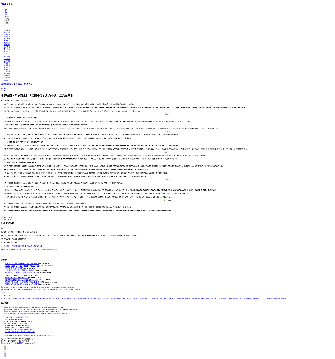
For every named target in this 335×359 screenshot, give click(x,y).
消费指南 (7, 32)
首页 (2, 335)
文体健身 (7, 71)
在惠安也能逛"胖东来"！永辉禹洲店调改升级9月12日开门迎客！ (25, 282)
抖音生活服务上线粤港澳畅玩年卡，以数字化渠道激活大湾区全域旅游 (264, 299)
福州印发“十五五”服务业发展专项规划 (63, 299)
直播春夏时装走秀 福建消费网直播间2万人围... (19, 330)
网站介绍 (14, 335)
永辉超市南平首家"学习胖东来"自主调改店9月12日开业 (22, 284)
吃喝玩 (6, 80)
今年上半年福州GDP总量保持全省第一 (110, 299)
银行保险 (7, 57)
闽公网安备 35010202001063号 (25, 343)
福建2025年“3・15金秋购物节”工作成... (17, 317)
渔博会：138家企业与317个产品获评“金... (17, 327)
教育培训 (7, 67)
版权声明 (7, 335)
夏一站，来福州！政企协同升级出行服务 (13, 299)
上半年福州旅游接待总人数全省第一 (87, 299)
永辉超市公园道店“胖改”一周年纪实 (16, 275)
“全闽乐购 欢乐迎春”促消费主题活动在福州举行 (19, 270)
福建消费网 (6, 84)
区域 (52, 335)
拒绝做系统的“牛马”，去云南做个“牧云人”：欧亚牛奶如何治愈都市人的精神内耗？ (32, 249)
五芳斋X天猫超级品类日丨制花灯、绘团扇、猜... (20, 332)
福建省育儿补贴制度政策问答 (14, 268)
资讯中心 (17, 84)
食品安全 (7, 43)
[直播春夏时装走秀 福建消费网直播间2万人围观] (19, 307)
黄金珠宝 (7, 51)
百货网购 (7, 61)
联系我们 (20, 335)
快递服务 (7, 40)
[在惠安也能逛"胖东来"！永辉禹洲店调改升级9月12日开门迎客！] (21, 289)
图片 (45, 335)
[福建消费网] (7, 4)
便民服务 (7, 73)
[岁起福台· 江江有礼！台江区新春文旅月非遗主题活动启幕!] (19, 287)
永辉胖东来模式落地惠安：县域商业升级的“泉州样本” (21, 280)
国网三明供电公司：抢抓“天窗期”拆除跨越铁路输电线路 (177, 299)
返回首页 (3, 88)
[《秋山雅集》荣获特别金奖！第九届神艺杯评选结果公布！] (23, 309)
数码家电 (7, 47)
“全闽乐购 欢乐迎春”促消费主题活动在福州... (19, 321)
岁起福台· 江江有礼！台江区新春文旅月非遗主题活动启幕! (23, 266)
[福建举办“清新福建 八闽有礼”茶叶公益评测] (18, 311)
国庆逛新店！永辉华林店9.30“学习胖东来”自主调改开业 (22, 272)
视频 (48, 335)
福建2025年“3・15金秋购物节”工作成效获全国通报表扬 (22, 264)
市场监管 (7, 65)
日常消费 (40, 335)
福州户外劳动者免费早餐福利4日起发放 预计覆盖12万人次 (24, 246)
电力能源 (7, 38)
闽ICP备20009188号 (7, 343)
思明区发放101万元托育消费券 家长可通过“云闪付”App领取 (140, 299)
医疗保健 (7, 63)
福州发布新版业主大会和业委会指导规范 (38, 299)
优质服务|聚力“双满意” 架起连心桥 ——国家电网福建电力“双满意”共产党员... (218, 299)
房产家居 (7, 36)
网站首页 (7, 30)
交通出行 (7, 45)
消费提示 (7, 77)
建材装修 (7, 49)
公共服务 (7, 75)
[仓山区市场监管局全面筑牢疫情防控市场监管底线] (20, 313)
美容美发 (7, 69)
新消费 (6, 53)
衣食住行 (33, 335)
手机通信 (7, 59)
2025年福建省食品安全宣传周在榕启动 (17, 278)
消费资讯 (7, 34)
